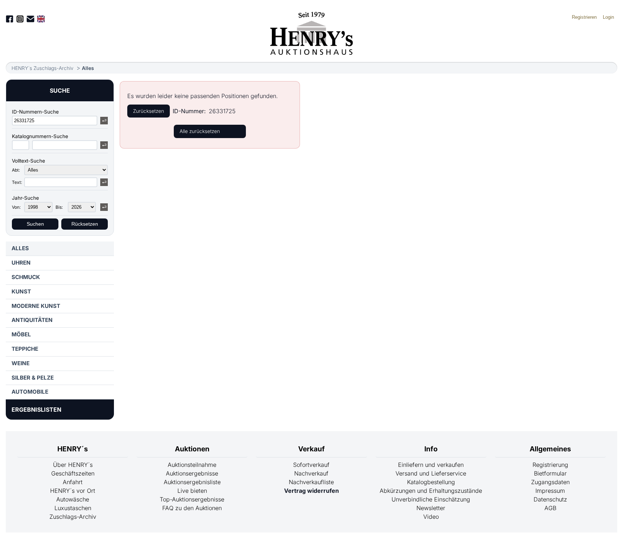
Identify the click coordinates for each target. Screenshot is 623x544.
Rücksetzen (84, 224)
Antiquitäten (32, 320)
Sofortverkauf (311, 464)
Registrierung (550, 464)
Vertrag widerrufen (311, 490)
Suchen (35, 224)
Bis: (59, 207)
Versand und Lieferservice (431, 473)
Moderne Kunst (36, 305)
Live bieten (192, 490)
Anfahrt (73, 482)
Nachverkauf (311, 473)
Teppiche (25, 348)
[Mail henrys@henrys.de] (30, 19)
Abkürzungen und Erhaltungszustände (431, 490)
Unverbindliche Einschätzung (431, 499)
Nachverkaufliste (311, 482)
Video (431, 516)
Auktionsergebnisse (192, 473)
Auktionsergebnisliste (192, 482)
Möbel (21, 334)
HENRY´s (72, 449)
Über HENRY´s (73, 464)
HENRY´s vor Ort (72, 490)
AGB (550, 508)
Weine (21, 363)
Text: (17, 182)
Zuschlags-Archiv (72, 516)
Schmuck (26, 277)
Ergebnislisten (36, 409)
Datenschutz (550, 499)
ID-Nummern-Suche (35, 112)
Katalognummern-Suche (40, 136)
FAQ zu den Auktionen (192, 508)
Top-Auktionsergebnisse (192, 499)
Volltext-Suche (28, 161)
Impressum (550, 490)
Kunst (21, 291)
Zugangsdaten (550, 482)
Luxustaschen (72, 508)
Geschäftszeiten (72, 473)
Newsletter (430, 508)
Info (431, 449)
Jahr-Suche (25, 198)
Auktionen (192, 449)
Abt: (16, 170)
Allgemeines (550, 449)
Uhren (21, 262)
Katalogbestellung (431, 482)
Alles (88, 68)
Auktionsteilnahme (192, 464)
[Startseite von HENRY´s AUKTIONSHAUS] (311, 52)
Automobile (30, 391)
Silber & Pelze (33, 377)
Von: (16, 207)
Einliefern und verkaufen (431, 464)
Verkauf (311, 449)
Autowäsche (72, 499)
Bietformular (550, 473)
